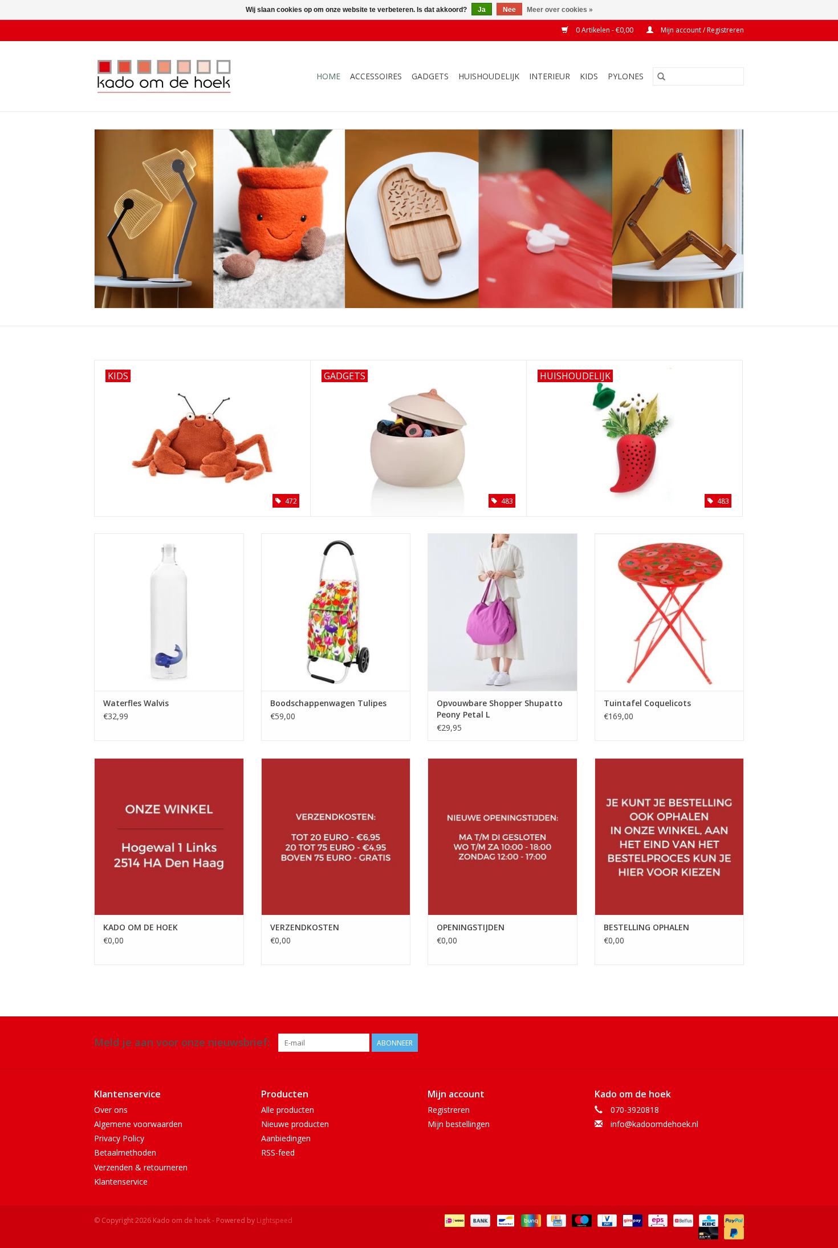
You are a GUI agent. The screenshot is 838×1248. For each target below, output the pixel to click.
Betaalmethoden (125, 1152)
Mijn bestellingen (459, 1124)
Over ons (111, 1109)
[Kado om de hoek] (173, 76)
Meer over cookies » (560, 10)
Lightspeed (274, 1220)
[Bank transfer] (479, 1220)
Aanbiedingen (286, 1138)
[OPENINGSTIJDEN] (502, 836)
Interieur (549, 76)
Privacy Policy (119, 1138)
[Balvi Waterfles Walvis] (169, 611)
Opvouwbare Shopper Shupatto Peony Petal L (500, 709)
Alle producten (287, 1109)
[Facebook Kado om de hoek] (714, 1043)
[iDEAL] (453, 1220)
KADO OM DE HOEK (140, 927)
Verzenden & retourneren (141, 1167)
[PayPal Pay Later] (732, 1232)
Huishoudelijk (488, 76)
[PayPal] (732, 1220)
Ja (482, 10)
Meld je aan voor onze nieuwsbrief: (182, 1042)
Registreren (449, 1109)
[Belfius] (681, 1220)
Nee (509, 10)
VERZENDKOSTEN (304, 927)
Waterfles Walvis (136, 703)
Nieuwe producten (295, 1124)
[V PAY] (606, 1220)
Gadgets (430, 76)
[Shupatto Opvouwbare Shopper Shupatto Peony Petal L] (502, 611)
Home (328, 76)
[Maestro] (580, 1220)
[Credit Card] (555, 1220)
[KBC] (707, 1220)
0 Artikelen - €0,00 (604, 30)
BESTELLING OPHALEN (646, 927)
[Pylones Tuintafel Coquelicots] (670, 611)
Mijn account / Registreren (701, 30)
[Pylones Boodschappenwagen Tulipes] (336, 611)
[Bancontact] (504, 1220)
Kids (589, 76)
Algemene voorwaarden (138, 1124)
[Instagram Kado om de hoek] (735, 1043)
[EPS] (656, 1220)
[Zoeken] (661, 76)
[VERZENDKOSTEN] (336, 836)
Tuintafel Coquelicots (647, 703)
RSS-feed (278, 1152)
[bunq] (529, 1220)
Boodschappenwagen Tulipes (328, 703)
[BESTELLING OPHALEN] (670, 836)
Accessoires (376, 76)
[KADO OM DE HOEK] (169, 836)
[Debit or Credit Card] (707, 1232)
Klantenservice (121, 1181)
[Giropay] (631, 1220)
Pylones (626, 76)
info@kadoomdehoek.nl (654, 1124)
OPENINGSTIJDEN (471, 927)
